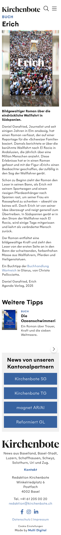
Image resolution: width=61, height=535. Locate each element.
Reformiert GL (30, 422)
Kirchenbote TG (30, 393)
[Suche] (46, 9)
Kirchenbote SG (31, 378)
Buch (7, 17)
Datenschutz (21, 519)
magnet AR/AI (30, 407)
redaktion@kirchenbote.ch (30, 503)
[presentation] (54, 349)
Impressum (41, 519)
